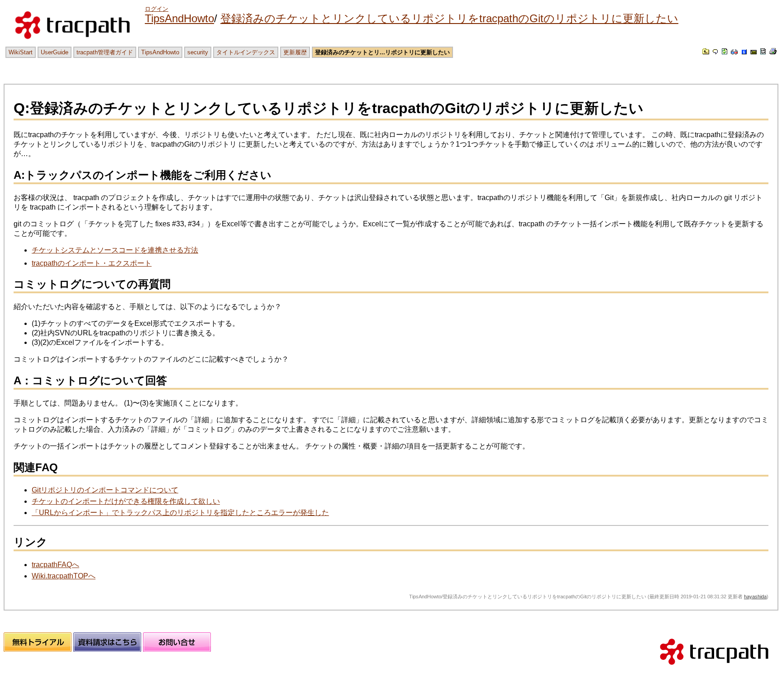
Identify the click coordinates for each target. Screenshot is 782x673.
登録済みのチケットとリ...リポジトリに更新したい (382, 52)
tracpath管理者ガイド (104, 52)
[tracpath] (714, 669)
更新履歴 (295, 52)
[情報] (744, 52)
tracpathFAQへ (55, 564)
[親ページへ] (705, 52)
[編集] (715, 52)
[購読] (753, 52)
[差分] (734, 52)
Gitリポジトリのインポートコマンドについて (105, 490)
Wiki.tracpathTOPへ (63, 576)
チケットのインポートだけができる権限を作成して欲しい (126, 501)
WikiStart (21, 52)
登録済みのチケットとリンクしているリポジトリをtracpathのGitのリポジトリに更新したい (449, 18)
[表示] (724, 52)
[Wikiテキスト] (763, 52)
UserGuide (54, 52)
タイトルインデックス (245, 52)
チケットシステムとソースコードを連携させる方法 (115, 250)
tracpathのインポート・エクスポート (92, 263)
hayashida (755, 596)
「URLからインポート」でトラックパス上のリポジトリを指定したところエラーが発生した (180, 512)
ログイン (156, 8)
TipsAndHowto (179, 18)
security (197, 52)
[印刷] (773, 52)
